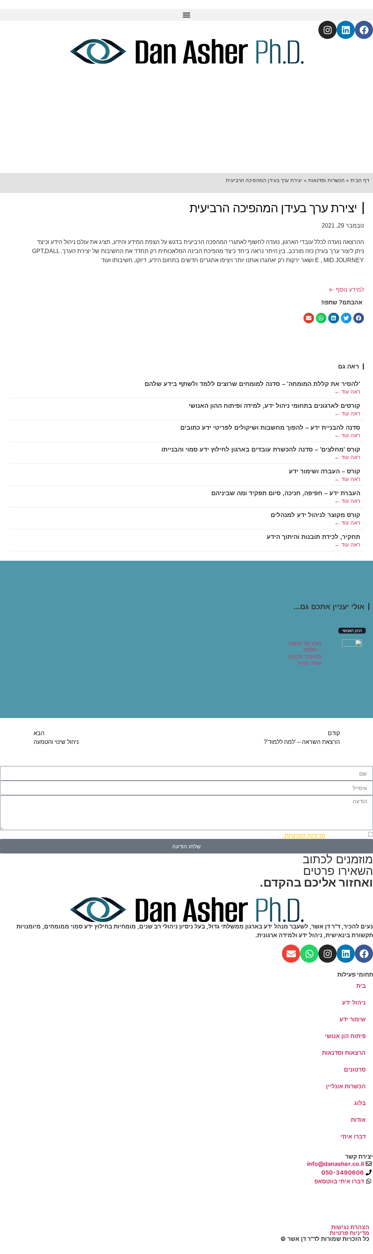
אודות (358, 1119)
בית (361, 985)
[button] (186, 15)
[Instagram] (327, 30)
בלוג (360, 1103)
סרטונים (355, 1069)
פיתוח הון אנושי (345, 1036)
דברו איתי (353, 1136)
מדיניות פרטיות (349, 1233)
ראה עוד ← (347, 392)
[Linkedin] (346, 30)
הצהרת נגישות (350, 1227)
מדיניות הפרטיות (304, 835)
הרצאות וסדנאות (344, 1052)
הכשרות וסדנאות (326, 180)
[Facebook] (364, 30)
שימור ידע (352, 1019)
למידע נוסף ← (346, 289)
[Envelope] (291, 954)
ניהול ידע (354, 1002)
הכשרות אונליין (346, 1086)
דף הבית (359, 180)
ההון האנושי (352, 630)
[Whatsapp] (309, 954)
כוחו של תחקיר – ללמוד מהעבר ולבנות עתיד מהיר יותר (304, 656)
